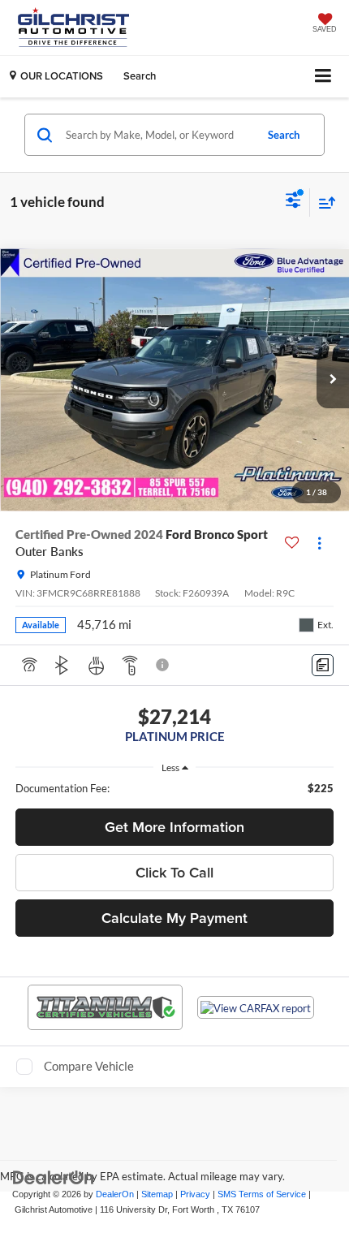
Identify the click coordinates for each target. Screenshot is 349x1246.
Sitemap (157, 1194)
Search (283, 134)
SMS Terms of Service (262, 1194)
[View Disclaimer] (164, 665)
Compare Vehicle (89, 1065)
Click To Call (174, 872)
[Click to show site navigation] (323, 76)
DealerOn (115, 1194)
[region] (174, 788)
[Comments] (323, 665)
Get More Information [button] (174, 827)
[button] (333, 379)
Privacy (195, 1194)
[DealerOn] (53, 1177)
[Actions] (319, 542)
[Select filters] (293, 202)
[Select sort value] (323, 202)
